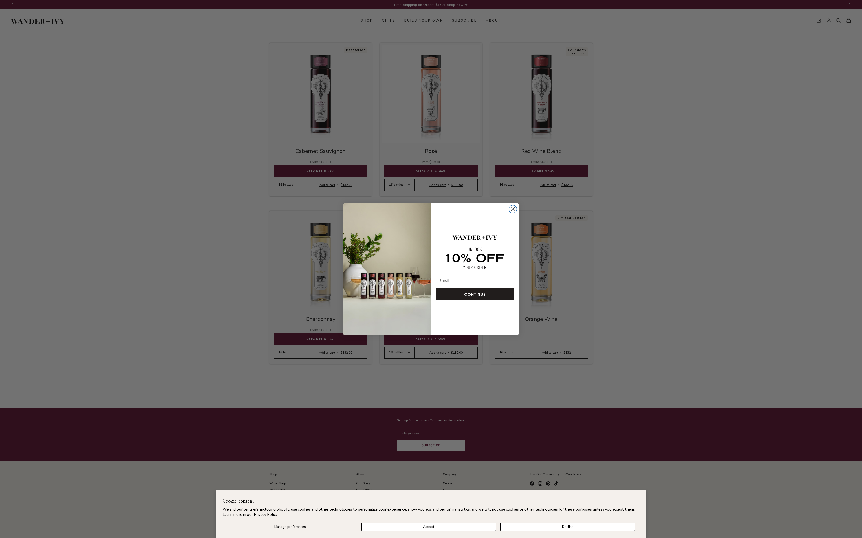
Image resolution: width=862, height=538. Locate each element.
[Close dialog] (513, 209)
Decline (568, 527)
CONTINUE (475, 294)
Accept (428, 527)
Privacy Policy (266, 514)
